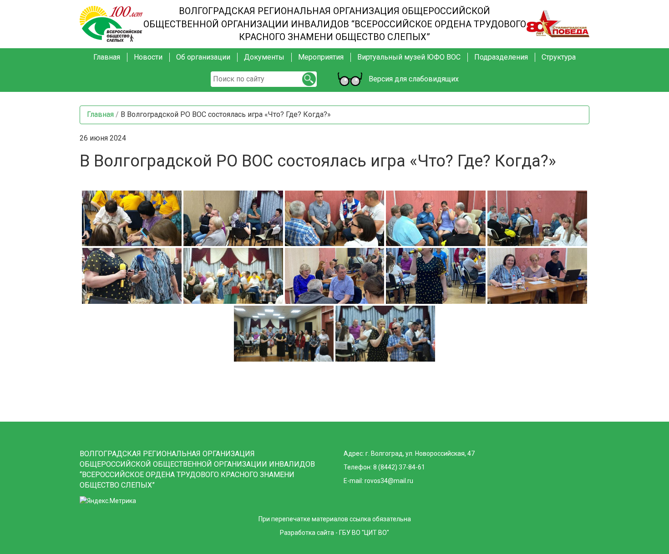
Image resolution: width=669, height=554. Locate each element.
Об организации (203, 57)
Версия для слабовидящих (412, 79)
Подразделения (501, 57)
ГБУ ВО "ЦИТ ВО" (364, 532)
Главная (106, 57)
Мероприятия (321, 57)
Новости (148, 57)
